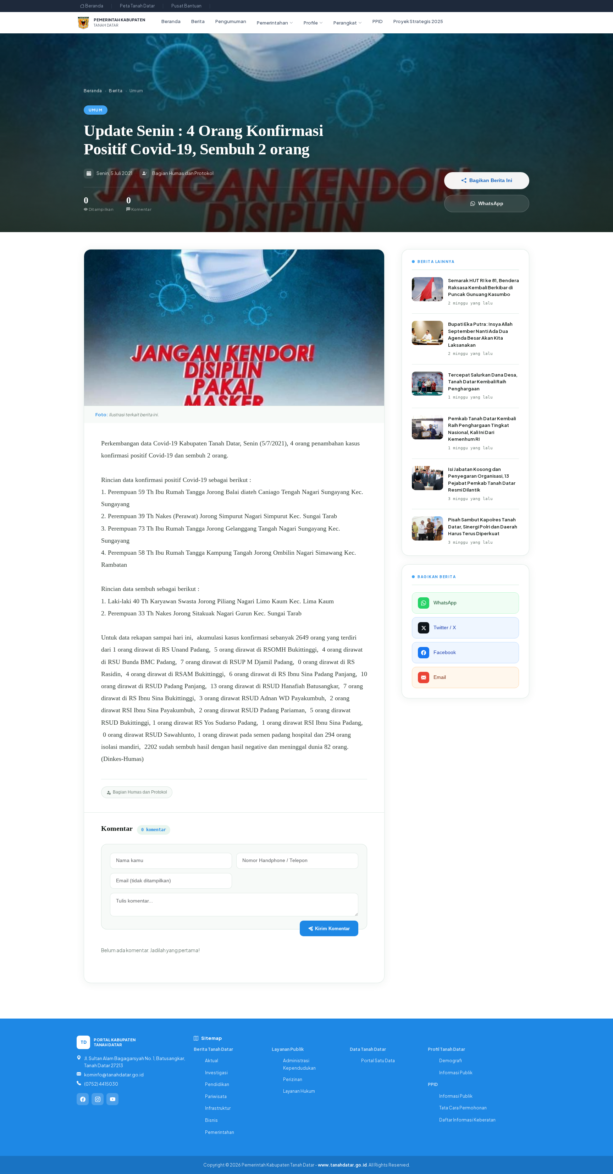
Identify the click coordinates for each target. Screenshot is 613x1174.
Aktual (211, 1060)
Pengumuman (230, 21)
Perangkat (345, 23)
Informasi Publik (456, 1072)
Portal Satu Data (378, 1060)
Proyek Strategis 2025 (418, 21)
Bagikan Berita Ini (490, 180)
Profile (311, 23)
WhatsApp (490, 203)
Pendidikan (217, 1084)
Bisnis (211, 1120)
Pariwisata (216, 1096)
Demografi (450, 1060)
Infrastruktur (218, 1108)
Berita (198, 21)
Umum (96, 110)
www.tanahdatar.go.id (342, 1165)
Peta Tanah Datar (137, 6)
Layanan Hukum (299, 1091)
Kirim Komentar (332, 928)
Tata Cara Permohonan (463, 1107)
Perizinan (292, 1079)
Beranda (93, 6)
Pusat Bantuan (186, 6)
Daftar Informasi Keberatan (467, 1120)
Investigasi (216, 1072)
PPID (377, 21)
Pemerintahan (272, 23)
